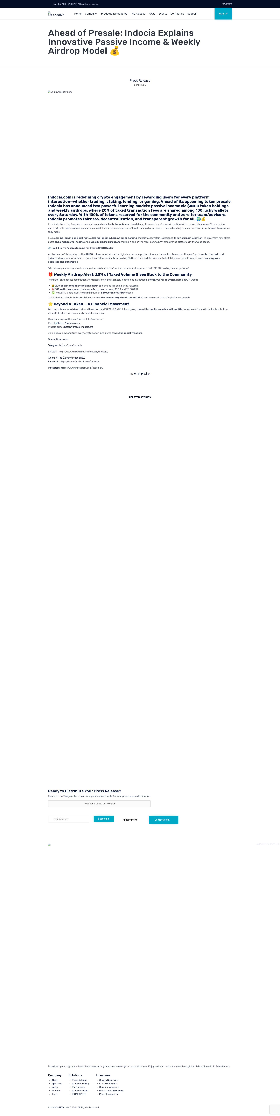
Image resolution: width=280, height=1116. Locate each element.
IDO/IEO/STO (79, 1094)
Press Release (140, 81)
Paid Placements (108, 1094)
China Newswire (108, 1083)
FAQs (152, 13)
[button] (223, 13)
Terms (55, 1094)
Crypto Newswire (108, 1080)
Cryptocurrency (80, 1083)
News (55, 1087)
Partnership (78, 1087)
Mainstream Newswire (111, 1090)
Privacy (56, 1090)
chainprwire (142, 373)
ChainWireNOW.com (58, 1107)
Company (91, 13)
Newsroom (227, 4)
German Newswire (109, 1087)
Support (192, 13)
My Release (138, 13)
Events (163, 13)
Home (78, 13)
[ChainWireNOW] (56, 13)
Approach (57, 1083)
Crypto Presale (80, 1090)
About (55, 1080)
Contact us (177, 13)
